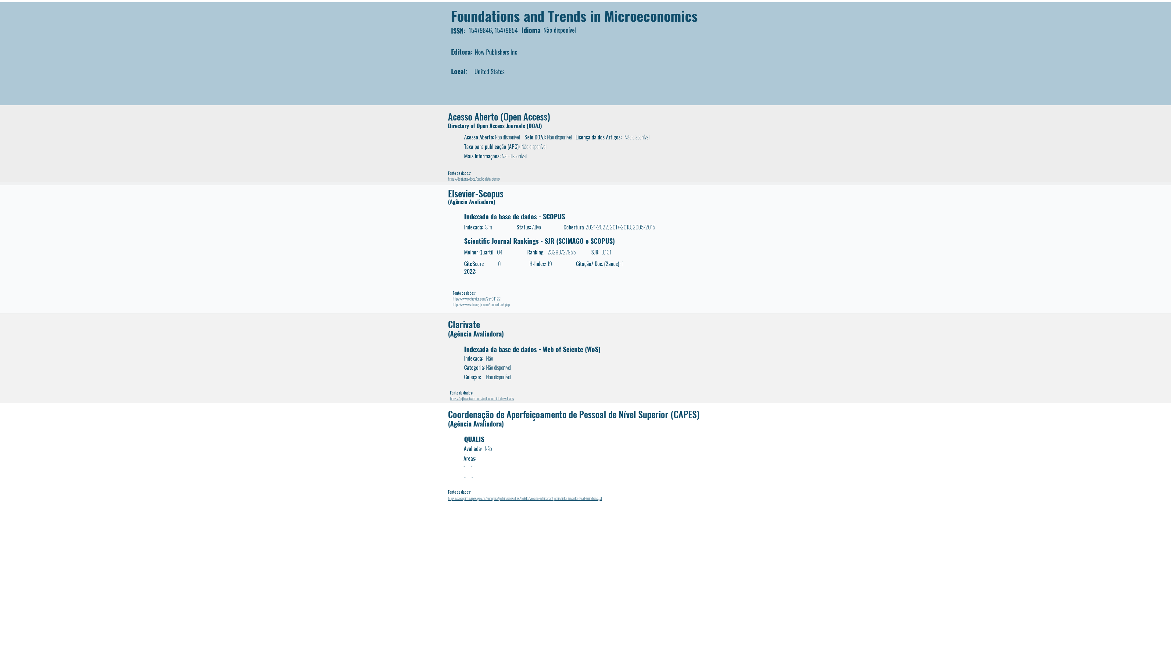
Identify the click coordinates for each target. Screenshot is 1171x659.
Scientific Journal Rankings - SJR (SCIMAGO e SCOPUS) (539, 241)
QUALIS (474, 439)
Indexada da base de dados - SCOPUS (514, 216)
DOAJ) (535, 126)
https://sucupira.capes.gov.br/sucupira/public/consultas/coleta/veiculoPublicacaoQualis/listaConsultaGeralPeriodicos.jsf (525, 498)
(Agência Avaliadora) (471, 202)
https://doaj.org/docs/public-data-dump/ (474, 179)
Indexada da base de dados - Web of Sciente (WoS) (532, 349)
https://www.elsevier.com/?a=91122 (476, 299)
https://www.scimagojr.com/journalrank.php (481, 304)
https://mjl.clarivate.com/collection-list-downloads (482, 398)
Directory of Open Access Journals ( (488, 126)
